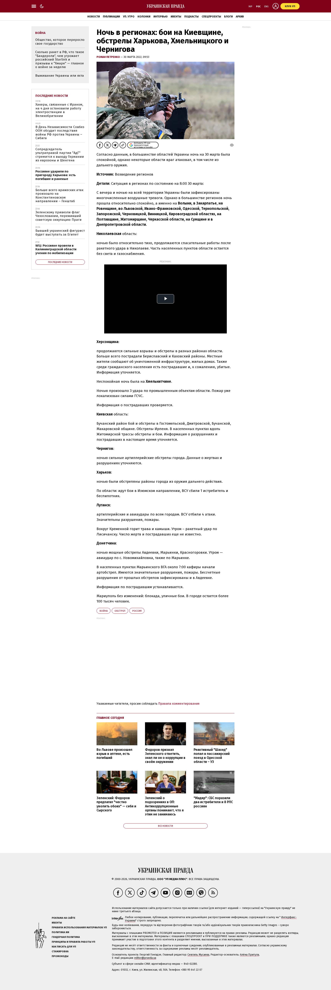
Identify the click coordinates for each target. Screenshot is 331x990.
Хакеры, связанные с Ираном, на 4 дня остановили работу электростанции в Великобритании (59, 110)
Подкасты (191, 16)
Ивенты (176, 16)
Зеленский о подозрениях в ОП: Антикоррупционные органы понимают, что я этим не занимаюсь (164, 806)
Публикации (111, 16)
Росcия (137, 610)
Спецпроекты (211, 16)
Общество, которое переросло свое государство (59, 42)
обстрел (120, 610)
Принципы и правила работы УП (73, 941)
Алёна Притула (249, 954)
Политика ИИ (60, 932)
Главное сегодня (110, 718)
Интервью (160, 16)
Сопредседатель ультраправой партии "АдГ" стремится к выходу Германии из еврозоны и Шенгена (59, 155)
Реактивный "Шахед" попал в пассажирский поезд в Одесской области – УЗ (212, 756)
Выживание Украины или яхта (59, 76)
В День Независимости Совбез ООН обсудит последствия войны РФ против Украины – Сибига (59, 132)
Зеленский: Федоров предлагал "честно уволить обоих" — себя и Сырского (116, 804)
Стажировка (60, 951)
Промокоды (60, 956)
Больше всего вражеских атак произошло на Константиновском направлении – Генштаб (59, 195)
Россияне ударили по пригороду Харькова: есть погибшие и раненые (55, 175)
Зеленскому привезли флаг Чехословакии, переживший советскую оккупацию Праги (58, 216)
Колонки (144, 16)
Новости (93, 16)
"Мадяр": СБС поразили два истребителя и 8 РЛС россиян (213, 802)
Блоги (228, 16)
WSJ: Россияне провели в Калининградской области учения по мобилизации (55, 249)
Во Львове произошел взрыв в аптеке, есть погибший (114, 754)
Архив (240, 16)
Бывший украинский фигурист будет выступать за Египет (60, 232)
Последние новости (51, 96)
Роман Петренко (108, 57)
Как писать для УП (64, 946)
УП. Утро (128, 16)
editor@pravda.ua (145, 958)
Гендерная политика (66, 937)
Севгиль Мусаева (198, 954)
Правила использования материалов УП (79, 927)
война (103, 610)
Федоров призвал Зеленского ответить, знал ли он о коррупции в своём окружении (165, 756)
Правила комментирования (179, 703)
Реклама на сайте (63, 917)
